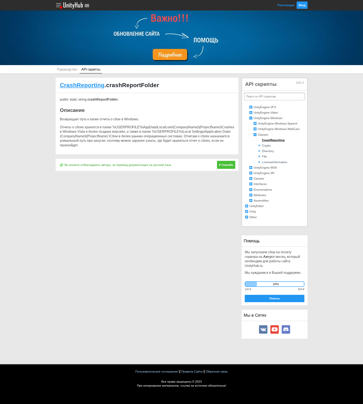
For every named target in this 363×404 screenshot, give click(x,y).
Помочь (274, 298)
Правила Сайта (192, 371)
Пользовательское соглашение (156, 371)
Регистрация (286, 5)
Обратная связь (217, 371)
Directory (268, 151)
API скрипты (90, 69)
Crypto (266, 145)
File (264, 156)
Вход (302, 5)
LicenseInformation (274, 162)
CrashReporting (82, 85)
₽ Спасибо (226, 165)
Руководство (67, 69)
